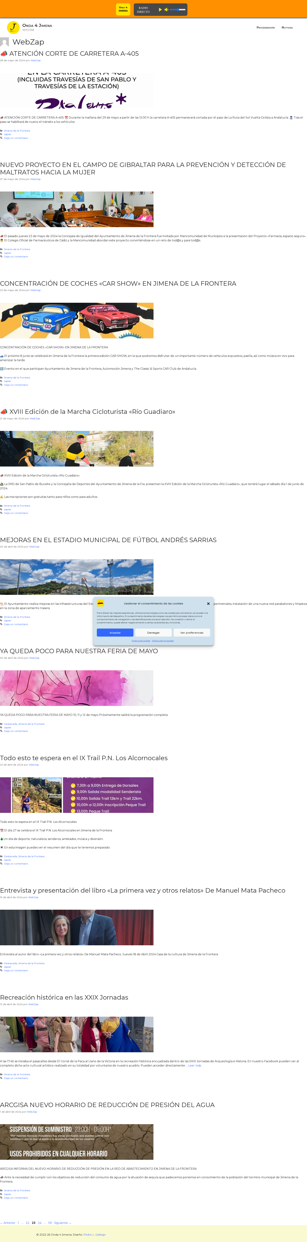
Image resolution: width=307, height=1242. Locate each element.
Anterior (7, 1223)
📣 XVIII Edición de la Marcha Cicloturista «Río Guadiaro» (87, 411)
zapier (7, 134)
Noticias (287, 27)
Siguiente (62, 1223)
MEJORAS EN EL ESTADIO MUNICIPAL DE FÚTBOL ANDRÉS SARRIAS (108, 540)
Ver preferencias (191, 632)
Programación (266, 27)
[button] (208, 603)
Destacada (10, 723)
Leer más (194, 1065)
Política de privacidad (163, 640)
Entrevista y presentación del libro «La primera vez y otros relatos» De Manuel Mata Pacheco (142, 890)
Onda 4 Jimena (37, 25)
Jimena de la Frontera (17, 130)
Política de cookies (141, 640)
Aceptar (115, 632)
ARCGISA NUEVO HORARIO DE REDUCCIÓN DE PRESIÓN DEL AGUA (107, 1105)
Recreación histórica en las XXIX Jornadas (64, 997)
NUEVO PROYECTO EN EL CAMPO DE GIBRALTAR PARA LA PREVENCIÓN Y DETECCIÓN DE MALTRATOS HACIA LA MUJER (143, 168)
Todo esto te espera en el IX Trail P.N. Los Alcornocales (84, 758)
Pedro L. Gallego (95, 1234)
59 (50, 1223)
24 (40, 1223)
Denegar (153, 632)
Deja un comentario (16, 138)
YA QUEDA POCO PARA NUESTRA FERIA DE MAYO (79, 651)
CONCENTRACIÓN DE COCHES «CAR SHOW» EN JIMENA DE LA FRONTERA (118, 283)
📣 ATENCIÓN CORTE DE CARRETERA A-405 (69, 53)
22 (28, 1223)
